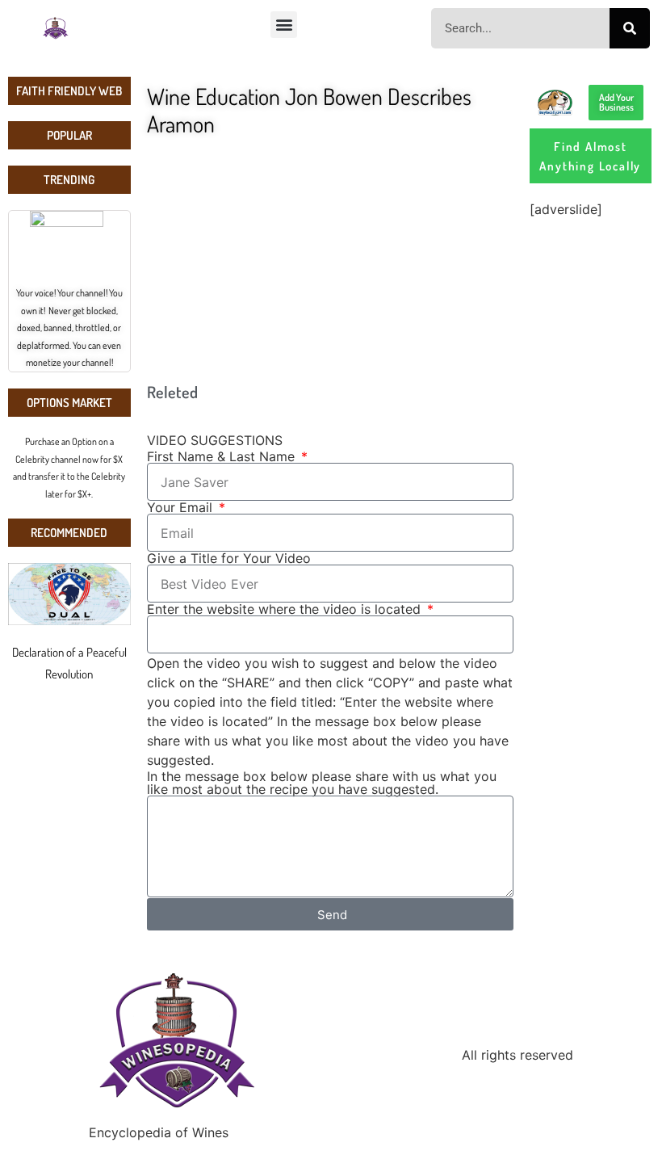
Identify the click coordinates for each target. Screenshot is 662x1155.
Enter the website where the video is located (286, 609)
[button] (283, 24)
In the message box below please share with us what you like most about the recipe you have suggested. (322, 783)
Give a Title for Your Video (229, 558)
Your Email (181, 507)
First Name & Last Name (223, 456)
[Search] (630, 28)
